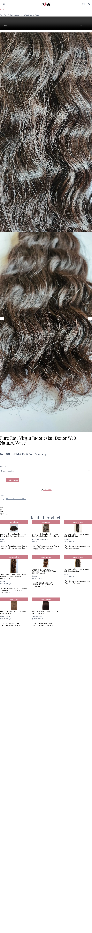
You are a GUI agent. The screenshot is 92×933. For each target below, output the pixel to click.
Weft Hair (23, 499)
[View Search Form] (88, 4)
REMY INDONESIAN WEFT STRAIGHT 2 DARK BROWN (43, 624)
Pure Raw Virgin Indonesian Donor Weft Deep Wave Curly (77, 582)
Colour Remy (5, 616)
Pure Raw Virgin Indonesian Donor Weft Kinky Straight (77, 547)
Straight (67, 539)
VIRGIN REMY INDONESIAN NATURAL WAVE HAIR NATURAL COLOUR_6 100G (44, 585)
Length (3, 466)
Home (2, 9)
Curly (2, 539)
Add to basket (13, 480)
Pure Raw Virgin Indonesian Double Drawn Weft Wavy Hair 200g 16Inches (46, 548)
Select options (78, 522)
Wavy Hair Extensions (13, 499)
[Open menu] (3, 4)
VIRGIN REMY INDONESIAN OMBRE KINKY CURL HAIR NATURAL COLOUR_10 (14, 590)
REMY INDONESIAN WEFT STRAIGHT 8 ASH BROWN (10, 624)
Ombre (2, 581)
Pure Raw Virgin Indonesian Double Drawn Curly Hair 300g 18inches (14, 547)
